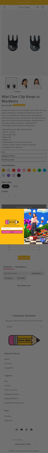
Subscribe (12, 231)
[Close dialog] (47, 210)
